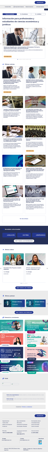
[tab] (17, 59)
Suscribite (31, 332)
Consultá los (24, 406)
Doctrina (26, 235)
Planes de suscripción (7, 424)
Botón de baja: (10, 398)
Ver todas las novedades (24, 241)
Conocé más (5, 345)
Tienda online (5, 422)
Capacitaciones (5, 421)
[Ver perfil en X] (5, 442)
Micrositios (19, 422)
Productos (4, 426)
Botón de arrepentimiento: (13, 395)
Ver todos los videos (24, 287)
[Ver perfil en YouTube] (10, 442)
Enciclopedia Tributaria (22, 426)
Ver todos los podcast (24, 312)
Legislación (11, 235)
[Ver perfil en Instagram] (13, 442)
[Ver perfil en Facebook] (3, 442)
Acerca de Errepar (35, 424)
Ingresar (40, 2)
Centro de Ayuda (35, 426)
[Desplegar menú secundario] (29, 2)
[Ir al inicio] (7, 415)
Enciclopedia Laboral (35, 421)
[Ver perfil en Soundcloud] (15, 442)
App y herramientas (21, 421)
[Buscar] (16, 2)
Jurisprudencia (40, 235)
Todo (9, 14)
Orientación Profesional (22, 424)
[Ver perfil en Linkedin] (8, 442)
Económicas (24, 14)
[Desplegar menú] (3, 2)
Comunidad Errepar (35, 422)
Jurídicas (38, 14)
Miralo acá (5, 332)
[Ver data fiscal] (42, 442)
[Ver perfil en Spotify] (18, 442)
